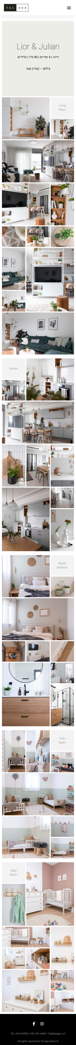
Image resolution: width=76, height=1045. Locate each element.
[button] (69, 8)
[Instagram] (42, 1024)
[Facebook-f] (34, 1024)
